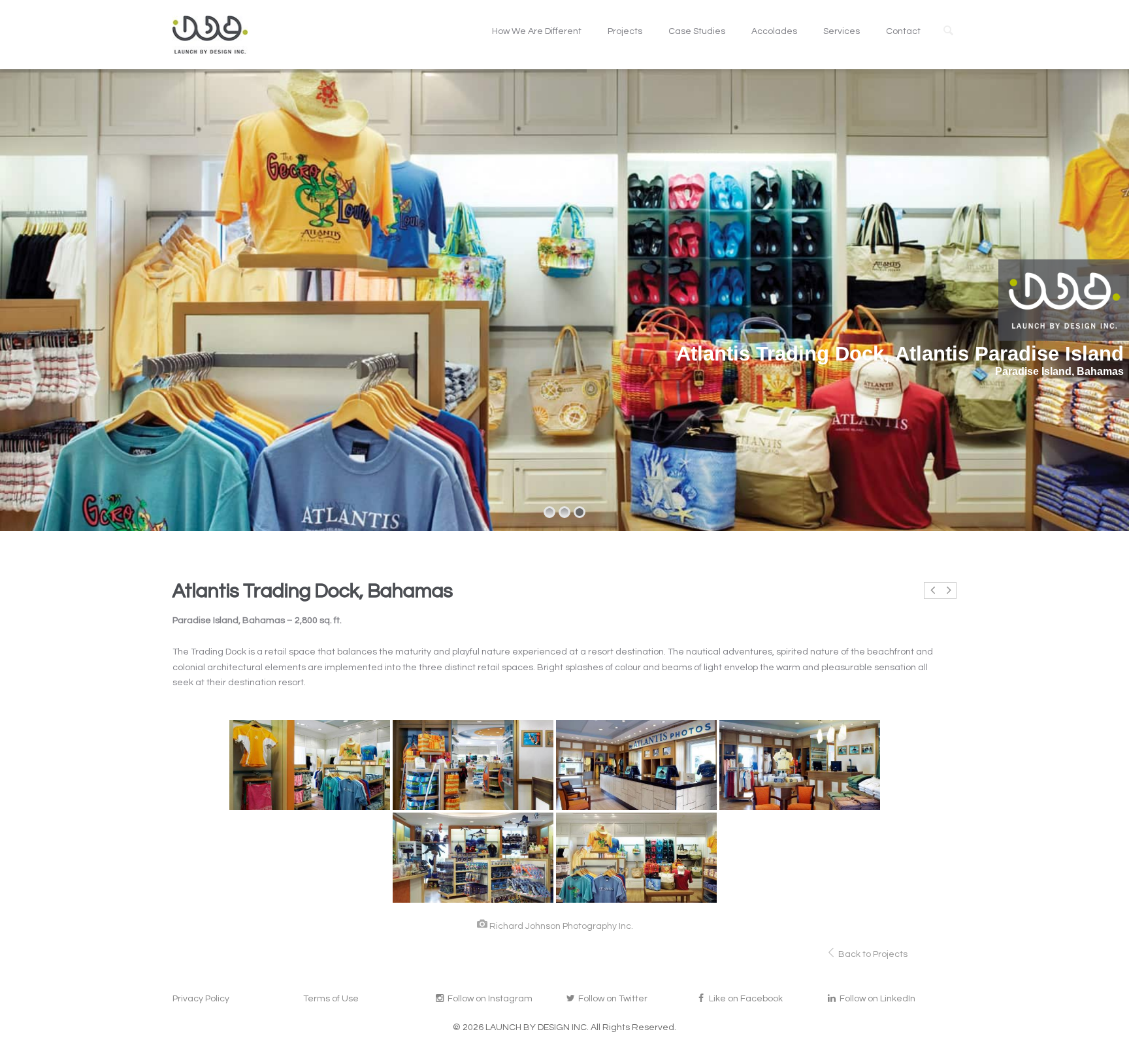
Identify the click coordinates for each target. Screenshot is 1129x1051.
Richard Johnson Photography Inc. (561, 926)
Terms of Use (331, 998)
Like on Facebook (745, 998)
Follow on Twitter (611, 998)
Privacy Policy (200, 998)
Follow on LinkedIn (876, 998)
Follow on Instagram (489, 998)
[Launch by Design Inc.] (210, 35)
